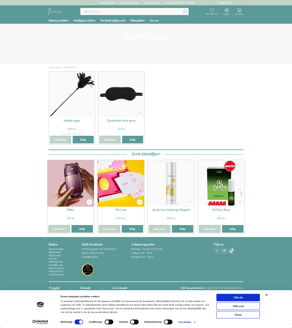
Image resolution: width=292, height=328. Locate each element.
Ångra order (55, 255)
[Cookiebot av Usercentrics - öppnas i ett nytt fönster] (40, 322)
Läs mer (60, 139)
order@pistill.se (90, 257)
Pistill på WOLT (57, 271)
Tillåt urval (238, 306)
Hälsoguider (137, 20)
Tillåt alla (238, 297)
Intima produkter (59, 20)
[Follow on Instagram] (224, 250)
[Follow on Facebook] (217, 250)
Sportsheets (70, 67)
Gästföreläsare (56, 274)
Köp (83, 139)
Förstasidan (55, 67)
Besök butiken (56, 249)
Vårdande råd (56, 261)
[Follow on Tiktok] (231, 250)
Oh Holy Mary (221, 210)
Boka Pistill (54, 252)
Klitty (70, 210)
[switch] (109, 321)
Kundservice (224, 3)
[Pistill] (56, 11)
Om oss (153, 20)
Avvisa (238, 314)
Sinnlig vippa (72, 120)
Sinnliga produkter (84, 20)
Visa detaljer (184, 322)
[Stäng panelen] (267, 295)
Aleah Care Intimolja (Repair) (171, 210)
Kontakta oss (56, 265)
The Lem (121, 210)
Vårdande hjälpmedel (112, 20)
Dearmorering (56, 268)
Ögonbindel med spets (121, 120)
